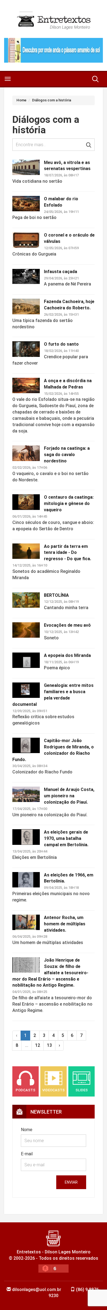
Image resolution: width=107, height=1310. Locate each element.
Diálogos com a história (51, 100)
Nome (26, 1129)
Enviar (71, 1182)
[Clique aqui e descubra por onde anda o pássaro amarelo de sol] (53, 50)
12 (37, 1045)
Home (21, 100)
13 (49, 1045)
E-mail (27, 1153)
